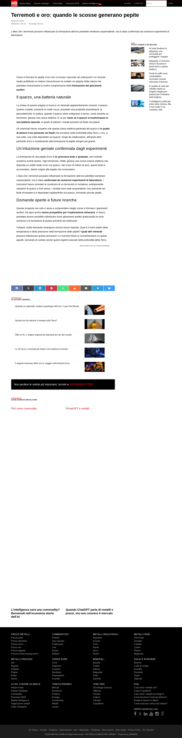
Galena (96, 669)
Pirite (95, 675)
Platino (14, 672)
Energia (56, 697)
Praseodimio (58, 675)
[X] (140, 714)
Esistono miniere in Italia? (146, 700)
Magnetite (97, 672)
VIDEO (128, 3)
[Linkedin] (145, 714)
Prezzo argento (18, 650)
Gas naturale (58, 641)
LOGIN (170, 3)
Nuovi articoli (108, 730)
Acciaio (96, 641)
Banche (137, 663)
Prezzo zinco (17, 644)
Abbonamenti (66, 730)
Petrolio (55, 638)
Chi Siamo (33, 730)
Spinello (97, 679)
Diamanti (138, 672)
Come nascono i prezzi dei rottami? (150, 703)
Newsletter (84, 730)
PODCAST (139, 3)
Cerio (54, 663)
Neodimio (56, 672)
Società (96, 694)
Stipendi (138, 679)
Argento (15, 666)
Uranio (55, 650)
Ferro (95, 644)
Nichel (96, 654)
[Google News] (162, 714)
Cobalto (137, 644)
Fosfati (96, 666)
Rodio (14, 675)
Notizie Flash (25, 3)
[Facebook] (135, 714)
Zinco (95, 650)
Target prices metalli (20, 703)
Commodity (57, 3)
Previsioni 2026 (72, 3)
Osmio (14, 679)
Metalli (55, 703)
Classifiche (98, 703)
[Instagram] (157, 714)
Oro (13, 663)
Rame (96, 647)
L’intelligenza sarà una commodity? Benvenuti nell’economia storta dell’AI (35, 613)
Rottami (55, 654)
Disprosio (56, 666)
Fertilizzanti (57, 644)
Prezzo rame (17, 638)
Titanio (137, 650)
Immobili (138, 669)
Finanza (56, 694)
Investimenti (57, 700)
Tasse (137, 675)
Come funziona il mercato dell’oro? (150, 697)
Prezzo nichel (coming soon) (24, 654)
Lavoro (55, 707)
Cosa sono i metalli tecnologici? (149, 694)
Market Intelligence (91, 3)
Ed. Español (148, 730)
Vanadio (138, 641)
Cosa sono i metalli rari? (145, 687)
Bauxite (96, 663)
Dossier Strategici (41, 3)
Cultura (96, 697)
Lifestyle (97, 700)
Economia (57, 691)
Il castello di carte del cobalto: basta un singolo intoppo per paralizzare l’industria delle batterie (159, 91)
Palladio (15, 669)
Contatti (43, 730)
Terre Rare (139, 638)
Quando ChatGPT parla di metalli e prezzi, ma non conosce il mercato (89, 611)
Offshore (97, 691)
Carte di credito (141, 666)
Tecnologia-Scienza (102, 687)
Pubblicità (95, 730)
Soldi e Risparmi (19, 707)
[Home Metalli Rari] (14, 5)
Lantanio (56, 669)
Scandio (56, 679)
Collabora (53, 730)
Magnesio (138, 654)
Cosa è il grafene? (142, 691)
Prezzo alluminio (19, 641)
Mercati (55, 687)
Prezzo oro (16, 647)
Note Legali (121, 730)
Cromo (137, 647)
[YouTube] (151, 714)
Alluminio (97, 638)
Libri (76, 730)
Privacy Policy (134, 730)
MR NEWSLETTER (81, 384)
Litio (54, 647)
